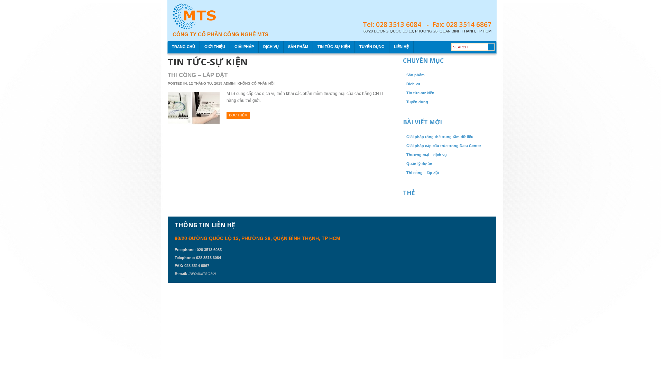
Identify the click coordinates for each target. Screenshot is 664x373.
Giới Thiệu (214, 47)
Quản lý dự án (419, 164)
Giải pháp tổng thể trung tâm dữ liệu (439, 137)
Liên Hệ (401, 47)
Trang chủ (183, 47)
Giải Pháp (244, 47)
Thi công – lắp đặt (198, 75)
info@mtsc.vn (202, 274)
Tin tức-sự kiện (333, 47)
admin (229, 83)
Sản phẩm (298, 47)
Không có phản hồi (256, 83)
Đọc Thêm (238, 115)
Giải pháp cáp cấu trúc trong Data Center (443, 146)
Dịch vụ (271, 47)
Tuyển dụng (372, 47)
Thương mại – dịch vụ (426, 155)
